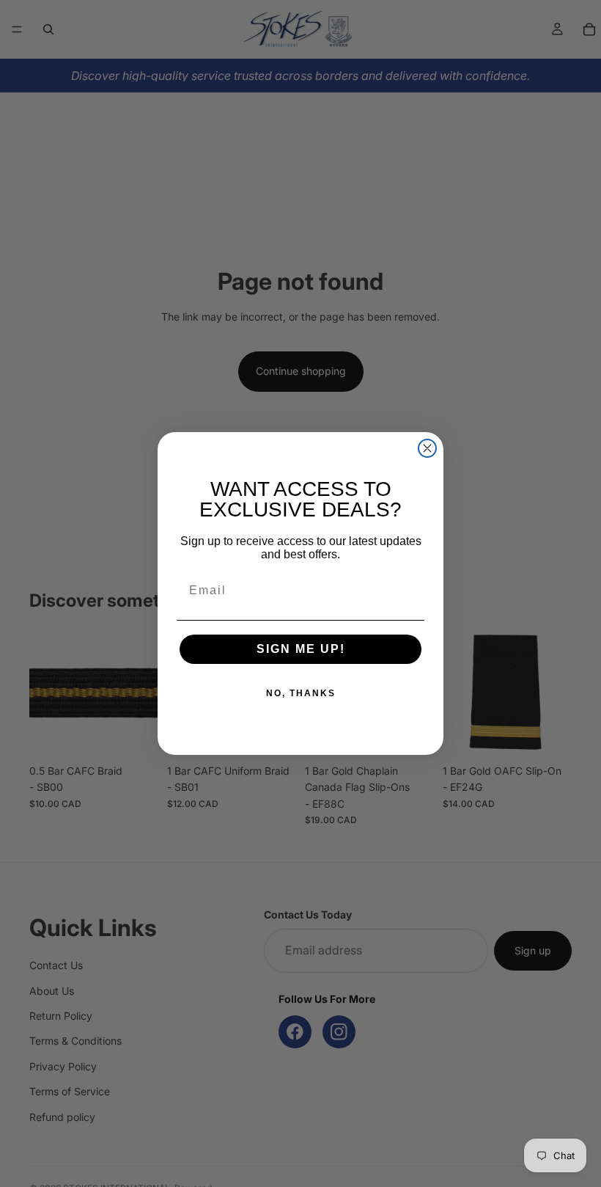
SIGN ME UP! (301, 649)
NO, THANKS (301, 693)
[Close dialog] (427, 448)
